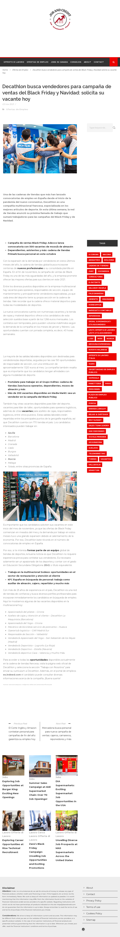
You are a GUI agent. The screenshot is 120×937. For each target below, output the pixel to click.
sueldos (93, 448)
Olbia (92, 364)
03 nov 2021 (8, 104)
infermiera (94, 316)
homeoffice (95, 305)
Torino (92, 459)
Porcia (92, 403)
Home (5, 70)
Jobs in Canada (59, 62)
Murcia (110, 338)
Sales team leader (99, 425)
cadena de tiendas (99, 266)
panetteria (95, 383)
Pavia (108, 383)
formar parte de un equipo (43, 550)
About (87, 62)
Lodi (91, 338)
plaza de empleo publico (98, 396)
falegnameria (96, 293)
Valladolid (95, 465)
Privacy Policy (93, 900)
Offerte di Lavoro (14, 62)
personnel (94, 389)
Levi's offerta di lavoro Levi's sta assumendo (102, 331)
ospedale (94, 378)
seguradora (95, 442)
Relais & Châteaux (98, 414)
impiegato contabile (100, 310)
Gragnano (107, 299)
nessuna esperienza (99, 344)
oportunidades (39, 659)
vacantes (27, 411)
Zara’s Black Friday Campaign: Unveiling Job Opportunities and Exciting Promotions (38, 855)
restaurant (95, 420)
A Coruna (93, 254)
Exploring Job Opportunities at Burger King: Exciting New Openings (12, 789)
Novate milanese (98, 350)
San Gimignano (96, 431)
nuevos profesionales (30, 268)
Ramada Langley (97, 409)
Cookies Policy (94, 913)
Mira (100, 338)
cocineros (103, 271)
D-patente (94, 282)
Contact (99, 62)
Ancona (107, 254)
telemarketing (97, 453)
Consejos (75, 62)
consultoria (95, 277)
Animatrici (94, 260)
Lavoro (6, 832)
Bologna (109, 260)
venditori (94, 470)
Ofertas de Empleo (37, 62)
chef (91, 271)
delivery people (97, 288)
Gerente (93, 299)
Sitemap (90, 920)
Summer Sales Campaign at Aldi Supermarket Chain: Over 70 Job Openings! (40, 790)
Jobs (5, 777)
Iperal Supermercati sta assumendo (100, 323)
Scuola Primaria (97, 437)
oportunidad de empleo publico (102, 371)
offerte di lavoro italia (98, 356)
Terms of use (93, 907)
